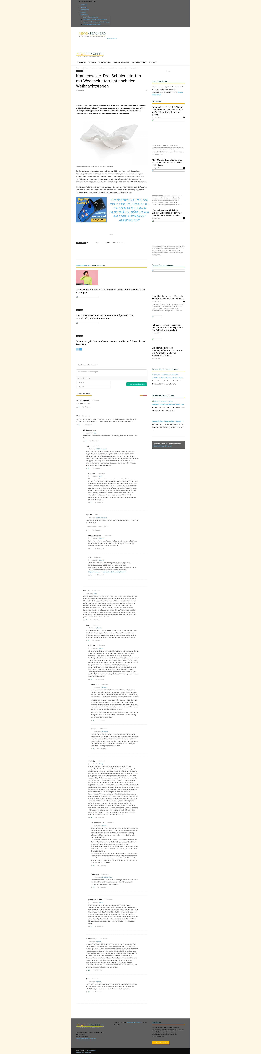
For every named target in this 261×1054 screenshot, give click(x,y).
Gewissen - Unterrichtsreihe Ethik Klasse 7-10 (168, 404)
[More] (119, 98)
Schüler (109, 242)
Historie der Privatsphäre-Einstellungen (96, 22)
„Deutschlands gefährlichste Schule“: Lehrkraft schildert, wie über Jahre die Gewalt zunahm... (167, 213)
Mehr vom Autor (98, 266)
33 (184, 117)
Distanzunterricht (92, 242)
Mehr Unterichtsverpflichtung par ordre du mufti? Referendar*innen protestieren (167, 162)
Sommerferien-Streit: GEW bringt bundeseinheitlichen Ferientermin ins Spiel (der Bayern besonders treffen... (167, 111)
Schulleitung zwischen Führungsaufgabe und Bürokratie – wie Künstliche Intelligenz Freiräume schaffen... (168, 352)
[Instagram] (117, 1)
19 (146, 90)
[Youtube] (121, 1)
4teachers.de (92, 1050)
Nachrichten (84, 68)
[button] (182, 53)
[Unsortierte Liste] (86, 378)
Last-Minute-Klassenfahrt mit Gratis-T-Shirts (167, 378)
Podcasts (152, 62)
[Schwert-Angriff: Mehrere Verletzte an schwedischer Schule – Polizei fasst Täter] (111, 329)
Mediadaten (85, 10)
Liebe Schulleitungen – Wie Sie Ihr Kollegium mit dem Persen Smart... (168, 297)
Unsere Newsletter (159, 81)
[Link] (89, 378)
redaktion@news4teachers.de (86, 1038)
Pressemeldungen (139, 62)
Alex (95, 433)
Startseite (84, 5)
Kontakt (83, 12)
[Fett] (78, 378)
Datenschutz (79, 1052)
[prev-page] (77, 349)
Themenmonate (105, 62)
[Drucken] (114, 98)
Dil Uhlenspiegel (101, 449)
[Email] (109, 98)
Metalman (104, 731)
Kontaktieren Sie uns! (162, 446)
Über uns (84, 7)
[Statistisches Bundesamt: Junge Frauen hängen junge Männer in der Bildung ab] (111, 277)
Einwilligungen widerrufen (92, 24)
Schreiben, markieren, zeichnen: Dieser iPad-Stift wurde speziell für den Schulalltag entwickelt (168, 327)
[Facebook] (115, 1)
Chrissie (98, 628)
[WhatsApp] (100, 98)
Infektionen (102, 242)
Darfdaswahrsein (106, 877)
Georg (101, 648)
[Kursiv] (81, 378)
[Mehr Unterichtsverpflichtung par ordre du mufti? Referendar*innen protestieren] (168, 181)
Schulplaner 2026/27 (134, 1022)
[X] (120, 1)
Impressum (84, 15)
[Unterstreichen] (83, 378)
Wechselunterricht (118, 242)
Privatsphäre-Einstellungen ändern (95, 19)
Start (77, 68)
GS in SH (102, 538)
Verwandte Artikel (83, 266)
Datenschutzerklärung (90, 17)
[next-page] (80, 349)
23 (184, 168)
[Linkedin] (118, 1)
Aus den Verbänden (121, 62)
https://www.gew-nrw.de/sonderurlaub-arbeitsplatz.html (107, 572)
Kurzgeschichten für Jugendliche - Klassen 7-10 (168, 421)
